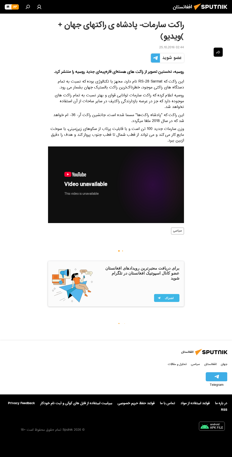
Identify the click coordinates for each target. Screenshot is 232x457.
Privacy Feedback (21, 403)
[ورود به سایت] (39, 6)
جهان (224, 364)
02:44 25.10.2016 (171, 48)
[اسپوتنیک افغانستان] (212, 11)
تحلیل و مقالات (177, 364)
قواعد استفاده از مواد (195, 403)
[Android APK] (211, 427)
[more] (218, 52)
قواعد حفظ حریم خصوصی (136, 403)
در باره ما (221, 403)
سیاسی (177, 231)
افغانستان (210, 364)
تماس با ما (167, 403)
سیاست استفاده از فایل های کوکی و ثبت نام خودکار (76, 403)
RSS (224, 410)
